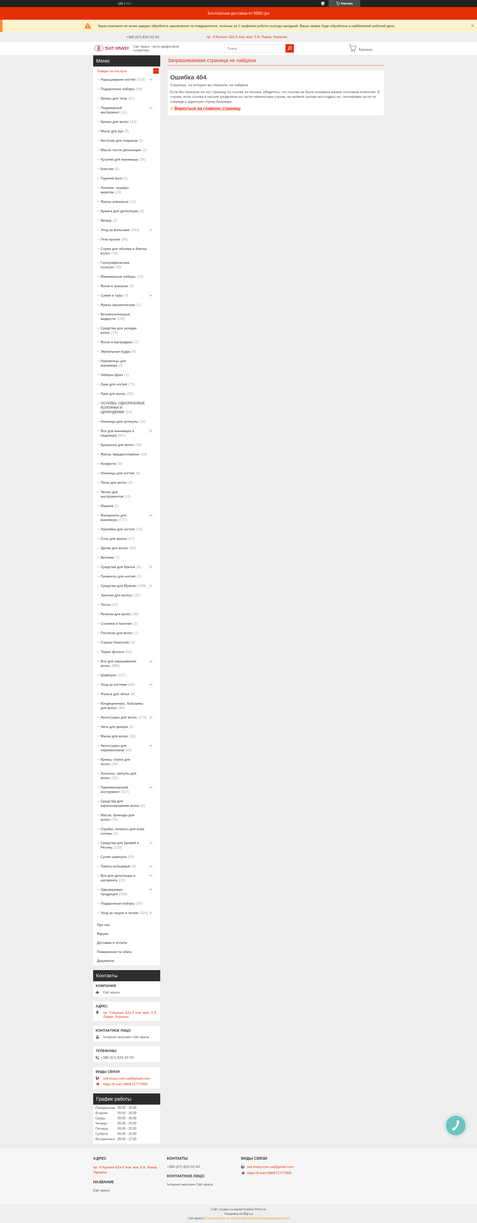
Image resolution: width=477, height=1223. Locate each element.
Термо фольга (112, 652)
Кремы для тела (114, 98)
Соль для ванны (114, 539)
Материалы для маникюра (113, 517)
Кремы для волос (115, 122)
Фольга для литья (115, 694)
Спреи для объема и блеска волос (124, 251)
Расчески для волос (117, 633)
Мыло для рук (112, 131)
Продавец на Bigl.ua (238, 1214)
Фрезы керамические (118, 305)
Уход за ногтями (114, 684)
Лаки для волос (113, 394)
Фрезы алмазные (115, 202)
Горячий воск (111, 178)
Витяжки (107, 557)
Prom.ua (260, 1209)
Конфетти (109, 464)
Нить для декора (114, 727)
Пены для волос (114, 482)
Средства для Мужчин (119, 586)
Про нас (103, 925)
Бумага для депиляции (119, 211)
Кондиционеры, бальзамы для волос (122, 705)
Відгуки (102, 934)
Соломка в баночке (116, 623)
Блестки (107, 169)
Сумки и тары (112, 295)
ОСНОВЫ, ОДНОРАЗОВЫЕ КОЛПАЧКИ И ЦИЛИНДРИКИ (123, 407)
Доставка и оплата (112, 943)
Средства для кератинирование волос (120, 803)
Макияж (107, 506)
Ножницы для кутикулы (119, 421)
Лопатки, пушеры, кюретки (115, 190)
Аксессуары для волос (119, 717)
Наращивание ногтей (118, 79)
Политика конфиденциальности (266, 1218)
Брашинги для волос (117, 445)
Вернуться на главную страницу (207, 108)
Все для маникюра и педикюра (117, 433)
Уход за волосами (115, 230)
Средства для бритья (118, 567)
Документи (105, 961)
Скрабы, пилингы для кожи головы (122, 831)
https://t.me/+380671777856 (125, 1084)
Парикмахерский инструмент (114, 789)
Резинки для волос (116, 614)
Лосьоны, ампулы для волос (118, 775)
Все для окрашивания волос (118, 663)
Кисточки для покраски (119, 140)
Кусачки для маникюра (119, 159)
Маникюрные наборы (118, 276)
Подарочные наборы (118, 89)
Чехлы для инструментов (112, 494)
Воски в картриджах (117, 342)
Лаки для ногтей (114, 384)
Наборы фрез (112, 375)
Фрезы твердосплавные (120, 454)
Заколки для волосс (117, 595)
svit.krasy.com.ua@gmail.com (126, 1078)
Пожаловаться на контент (223, 1218)
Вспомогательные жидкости (115, 316)
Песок (105, 605)
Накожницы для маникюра (113, 363)
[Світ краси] (111, 48)
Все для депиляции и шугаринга (118, 878)
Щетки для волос (114, 548)
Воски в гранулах (114, 286)
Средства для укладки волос (119, 330)
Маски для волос (114, 736)
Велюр (106, 220)
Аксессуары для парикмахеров (114, 748)
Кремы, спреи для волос (115, 761)
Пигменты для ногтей (118, 576)
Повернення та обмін (114, 952)
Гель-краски (110, 239)
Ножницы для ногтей (117, 473)
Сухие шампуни (113, 857)
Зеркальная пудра (115, 351)
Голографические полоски (115, 265)
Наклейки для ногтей (118, 529)
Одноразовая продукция (111, 891)
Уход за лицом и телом (119, 913)
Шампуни (108, 675)
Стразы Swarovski (115, 642)
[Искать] (289, 48)
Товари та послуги (112, 71)
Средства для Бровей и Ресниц (120, 845)
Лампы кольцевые (115, 866)
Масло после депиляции (121, 150)
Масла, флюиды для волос (117, 817)
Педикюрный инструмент (111, 110)
